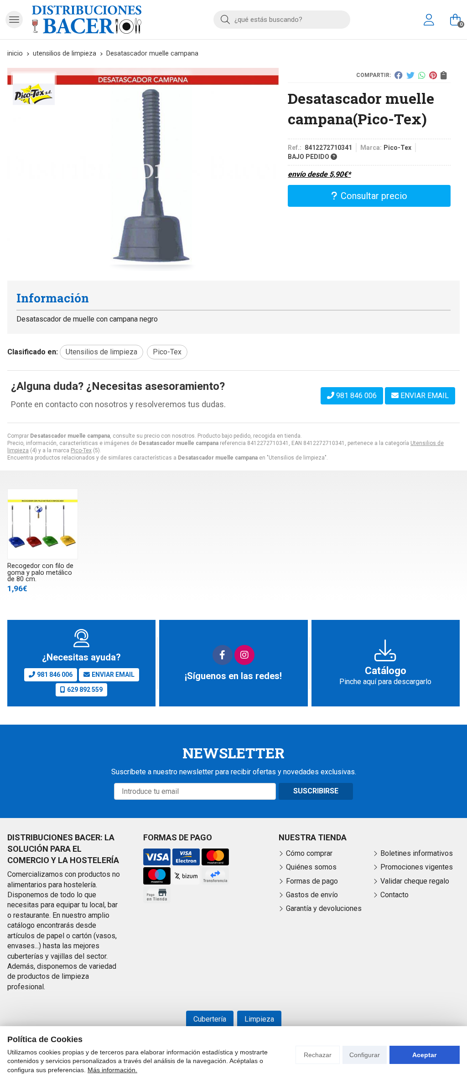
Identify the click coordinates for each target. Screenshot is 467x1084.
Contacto (394, 894)
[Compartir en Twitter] (410, 75)
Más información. (112, 1070)
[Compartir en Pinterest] (433, 75)
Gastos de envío (312, 894)
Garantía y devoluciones (324, 908)
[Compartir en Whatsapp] (421, 75)
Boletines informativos (416, 853)
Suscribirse (315, 791)
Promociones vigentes (416, 867)
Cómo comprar (309, 853)
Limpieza (259, 1019)
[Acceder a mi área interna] (428, 19)
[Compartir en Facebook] (398, 75)
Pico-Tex (81, 450)
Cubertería (209, 1019)
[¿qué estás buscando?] (281, 19)
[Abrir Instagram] (244, 655)
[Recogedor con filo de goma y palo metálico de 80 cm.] (43, 524)
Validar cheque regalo (414, 881)
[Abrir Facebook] (222, 655)
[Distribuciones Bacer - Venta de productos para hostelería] (86, 19)
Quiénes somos (311, 867)
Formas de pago (312, 881)
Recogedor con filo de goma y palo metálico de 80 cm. (40, 572)
